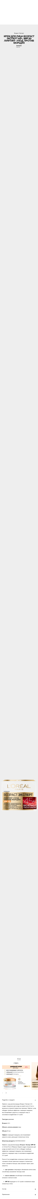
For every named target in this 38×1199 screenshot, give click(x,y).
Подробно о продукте (8, 1100)
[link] (19, 46)
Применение (6, 1194)
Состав (4, 1189)
